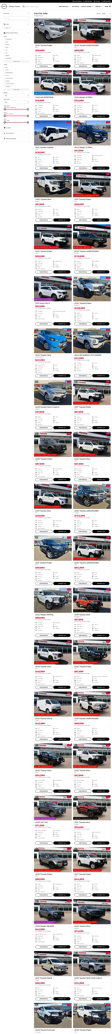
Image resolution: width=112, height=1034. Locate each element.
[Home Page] (4, 6)
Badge (5, 92)
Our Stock (75, 6)
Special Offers (86, 6)
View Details (44, 66)
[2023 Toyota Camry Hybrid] (53, 392)
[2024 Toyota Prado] (92, 288)
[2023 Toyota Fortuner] (53, 1015)
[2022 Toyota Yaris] (53, 340)
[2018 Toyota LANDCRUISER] (92, 704)
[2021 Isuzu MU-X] (53, 288)
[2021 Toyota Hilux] (92, 807)
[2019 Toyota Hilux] (53, 496)
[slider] (5, 109)
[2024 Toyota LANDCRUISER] (92, 30)
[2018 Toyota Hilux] (92, 600)
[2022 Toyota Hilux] (92, 444)
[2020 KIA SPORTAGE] (53, 82)
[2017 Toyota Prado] (92, 859)
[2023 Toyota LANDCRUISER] (92, 236)
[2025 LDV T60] (53, 807)
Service (98, 6)
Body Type (7, 99)
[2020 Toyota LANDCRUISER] (92, 548)
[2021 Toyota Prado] (92, 184)
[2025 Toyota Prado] (53, 444)
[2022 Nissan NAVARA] (53, 911)
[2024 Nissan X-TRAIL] (92, 82)
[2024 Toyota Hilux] (92, 911)
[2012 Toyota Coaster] (53, 132)
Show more (16, 61)
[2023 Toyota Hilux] (53, 652)
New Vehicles (63, 6)
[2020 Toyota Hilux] (53, 184)
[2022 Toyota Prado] (53, 30)
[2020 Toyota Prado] (92, 652)
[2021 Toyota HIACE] (53, 963)
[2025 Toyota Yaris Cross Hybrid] (92, 963)
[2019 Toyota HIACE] (53, 704)
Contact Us (62, 66)
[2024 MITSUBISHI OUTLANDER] (92, 340)
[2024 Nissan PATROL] (53, 600)
